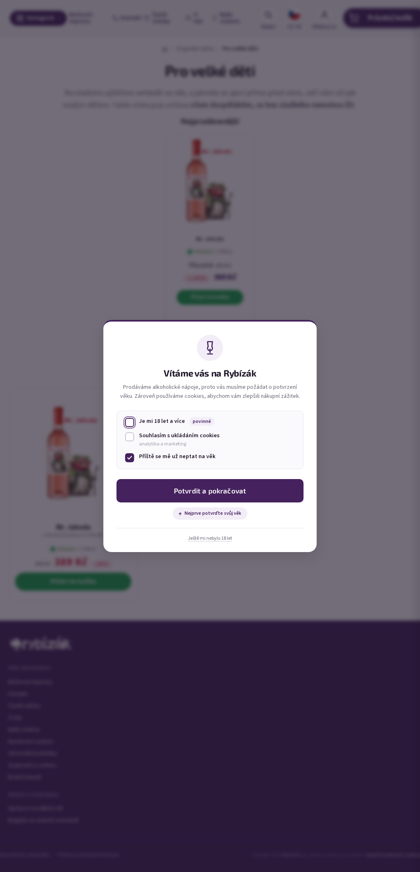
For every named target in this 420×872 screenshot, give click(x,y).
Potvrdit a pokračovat (210, 490)
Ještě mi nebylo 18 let (210, 538)
